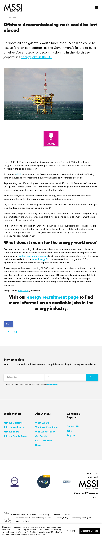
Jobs (69, 431)
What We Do (42, 423)
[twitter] (8, 519)
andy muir (23, 291)
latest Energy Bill (40, 259)
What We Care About (47, 427)
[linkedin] (5, 519)
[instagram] (9, 521)
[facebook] (6, 521)
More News (8, 332)
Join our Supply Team (15, 436)
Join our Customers (14, 423)
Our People (41, 436)
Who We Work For (45, 432)
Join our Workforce (14, 427)
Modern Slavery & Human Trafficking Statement (34, 518)
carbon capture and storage (33, 256)
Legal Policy (44, 515)
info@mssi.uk (93, 477)
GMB (18, 174)
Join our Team (11, 432)
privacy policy (52, 384)
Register (71, 435)
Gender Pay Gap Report (81, 518)
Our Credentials (43, 441)
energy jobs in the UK (36, 57)
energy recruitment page (53, 297)
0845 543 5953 (92, 474)
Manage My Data (22, 521)
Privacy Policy (62, 518)
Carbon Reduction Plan (62, 515)
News (38, 445)
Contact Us (73, 426)
